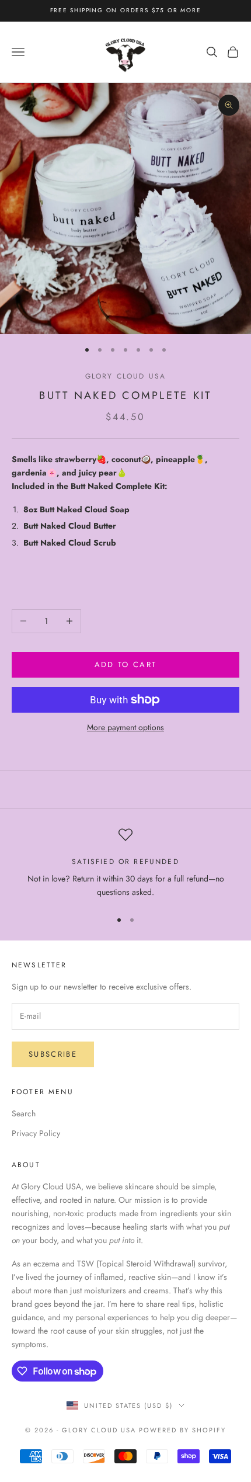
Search (24, 1113)
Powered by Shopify (182, 1430)
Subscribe (53, 1054)
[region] (125, 864)
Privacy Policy (36, 1133)
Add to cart (126, 664)
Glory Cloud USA (125, 376)
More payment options (125, 727)
